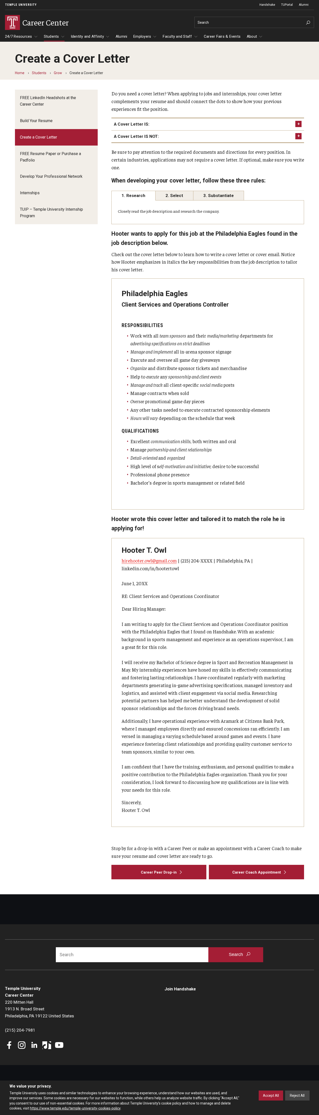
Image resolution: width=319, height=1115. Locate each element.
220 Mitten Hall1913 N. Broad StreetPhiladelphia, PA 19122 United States (39, 1009)
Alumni (304, 4)
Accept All (271, 1096)
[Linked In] (34, 1045)
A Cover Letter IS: (131, 124)
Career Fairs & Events (222, 36)
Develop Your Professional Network (51, 176)
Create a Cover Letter (38, 137)
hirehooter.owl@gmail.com (149, 560)
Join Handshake (180, 988)
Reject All (297, 1096)
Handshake (267, 4)
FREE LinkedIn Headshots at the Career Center (48, 101)
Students (51, 36)
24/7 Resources (18, 36)
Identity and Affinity (87, 36)
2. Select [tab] (174, 195)
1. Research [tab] (133, 195)
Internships (30, 192)
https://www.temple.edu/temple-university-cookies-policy (75, 1108)
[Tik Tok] (46, 1045)
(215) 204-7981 (20, 1030)
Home (19, 73)
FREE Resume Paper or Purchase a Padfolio (50, 157)
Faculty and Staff (177, 36)
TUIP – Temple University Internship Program (51, 212)
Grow (58, 73)
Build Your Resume (36, 120)
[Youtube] (59, 1045)
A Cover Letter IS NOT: (136, 136)
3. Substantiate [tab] (218, 195)
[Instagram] (21, 1045)
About (252, 36)
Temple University (21, 4)
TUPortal (287, 4)
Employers (142, 36)
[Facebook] (9, 1045)
